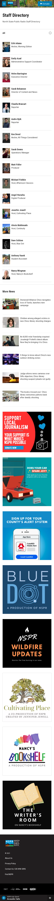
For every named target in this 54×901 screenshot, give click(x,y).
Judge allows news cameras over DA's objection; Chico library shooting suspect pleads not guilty (35, 376)
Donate (45, 4)
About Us (8, 858)
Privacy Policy (10, 864)
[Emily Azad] (6, 62)
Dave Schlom (17, 240)
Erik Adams (16, 43)
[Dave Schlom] (6, 244)
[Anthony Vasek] (6, 259)
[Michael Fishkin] (6, 183)
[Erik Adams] (6, 47)
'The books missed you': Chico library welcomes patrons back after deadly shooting (33, 395)
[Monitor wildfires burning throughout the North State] (27, 643)
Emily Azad (16, 58)
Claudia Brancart (18, 104)
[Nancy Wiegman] (6, 274)
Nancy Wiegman (18, 270)
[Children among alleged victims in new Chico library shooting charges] (11, 322)
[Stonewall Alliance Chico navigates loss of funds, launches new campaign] (11, 304)
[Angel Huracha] (6, 199)
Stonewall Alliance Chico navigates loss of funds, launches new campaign (35, 303)
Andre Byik (16, 119)
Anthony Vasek (18, 255)
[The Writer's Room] (27, 805)
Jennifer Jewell (18, 210)
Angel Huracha (18, 195)
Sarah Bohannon (18, 88)
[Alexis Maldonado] (6, 229)
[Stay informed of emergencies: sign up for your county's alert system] (27, 535)
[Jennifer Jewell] (6, 214)
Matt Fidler (16, 164)
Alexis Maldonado (19, 225)
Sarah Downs (17, 149)
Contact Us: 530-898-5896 (15, 869)
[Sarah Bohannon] (6, 92)
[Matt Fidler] (6, 168)
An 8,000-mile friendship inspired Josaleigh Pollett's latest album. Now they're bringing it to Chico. (34, 339)
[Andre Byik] (6, 123)
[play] (3, 898)
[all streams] (50, 898)
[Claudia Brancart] (6, 108)
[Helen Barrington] (6, 77)
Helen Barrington (19, 73)
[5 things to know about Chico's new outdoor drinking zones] (11, 359)
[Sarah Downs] (6, 153)
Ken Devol (15, 134)
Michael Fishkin (18, 179)
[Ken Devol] (6, 138)
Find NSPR (9, 874)
